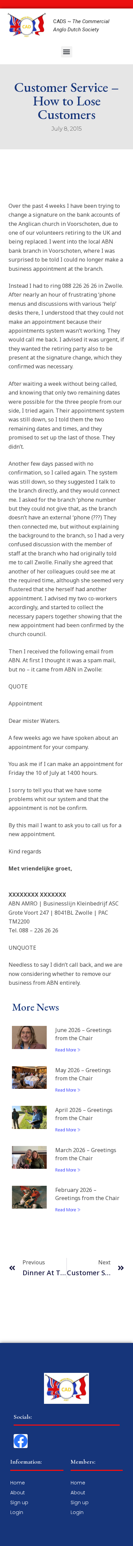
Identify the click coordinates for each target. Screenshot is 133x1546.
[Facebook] (21, 1441)
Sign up (19, 1502)
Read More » (68, 1050)
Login (16, 1512)
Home (17, 1482)
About (17, 1492)
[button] (66, 51)
